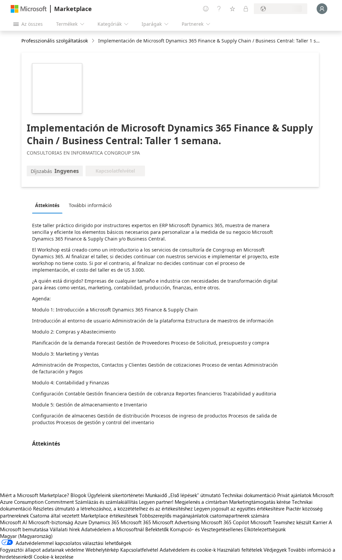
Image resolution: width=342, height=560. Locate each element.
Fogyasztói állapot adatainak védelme (42, 549)
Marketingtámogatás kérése (260, 501)
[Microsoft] (29, 9)
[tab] (49, 205)
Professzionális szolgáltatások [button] (54, 40)
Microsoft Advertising (176, 522)
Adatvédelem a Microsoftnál (112, 529)
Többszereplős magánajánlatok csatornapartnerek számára (204, 515)
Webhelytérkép (102, 549)
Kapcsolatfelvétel (139, 549)
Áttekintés (47, 205)
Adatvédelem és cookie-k (188, 549)
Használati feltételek (239, 549)
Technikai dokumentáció (249, 495)
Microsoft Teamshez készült (280, 522)
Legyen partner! (156, 501)
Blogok (78, 495)
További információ (90, 205)
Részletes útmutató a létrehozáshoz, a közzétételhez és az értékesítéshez (113, 508)
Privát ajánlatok (294, 495)
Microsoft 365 (136, 522)
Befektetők (157, 529)
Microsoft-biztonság (50, 522)
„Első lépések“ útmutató (194, 495)
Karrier (320, 522)
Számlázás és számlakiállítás (106, 501)
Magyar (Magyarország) (26, 536)
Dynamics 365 (104, 522)
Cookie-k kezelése (53, 556)
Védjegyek (275, 549)
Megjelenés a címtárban (201, 501)
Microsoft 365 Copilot (225, 522)
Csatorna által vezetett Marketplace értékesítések (84, 515)
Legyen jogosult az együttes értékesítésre (239, 508)
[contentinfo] (93, 40)
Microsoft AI (13, 522)
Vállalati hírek (65, 529)
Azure (80, 522)
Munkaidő (156, 495)
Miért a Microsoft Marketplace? (34, 495)
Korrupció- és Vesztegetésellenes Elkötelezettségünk (228, 529)
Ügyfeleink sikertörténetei (116, 495)
